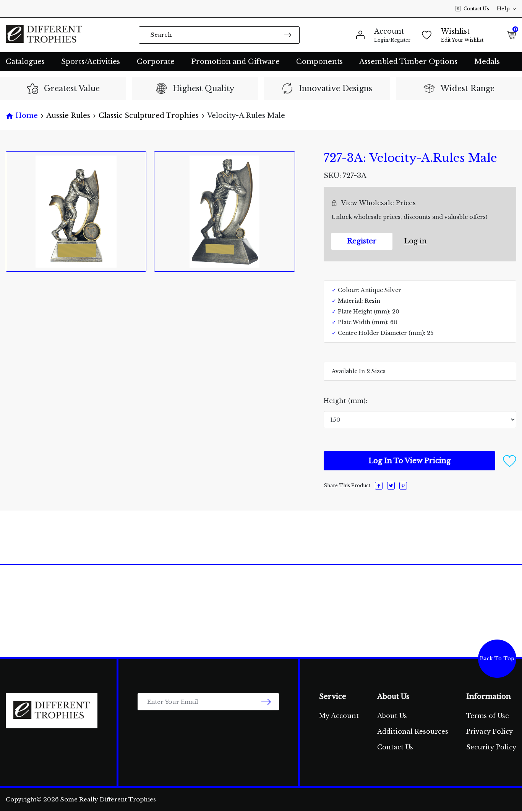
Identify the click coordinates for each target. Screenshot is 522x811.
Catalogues (25, 61)
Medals (487, 61)
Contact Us (476, 8)
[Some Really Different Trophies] (44, 35)
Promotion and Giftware (235, 61)
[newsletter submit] (266, 702)
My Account (339, 716)
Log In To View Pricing (409, 461)
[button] (509, 460)
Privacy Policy (489, 731)
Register (362, 241)
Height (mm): (345, 401)
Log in (415, 241)
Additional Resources (412, 731)
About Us (392, 716)
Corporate (156, 61)
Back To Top (497, 658)
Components (319, 61)
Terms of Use (487, 716)
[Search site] (288, 34)
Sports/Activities (90, 61)
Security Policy (491, 747)
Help (503, 8)
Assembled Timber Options (408, 61)
